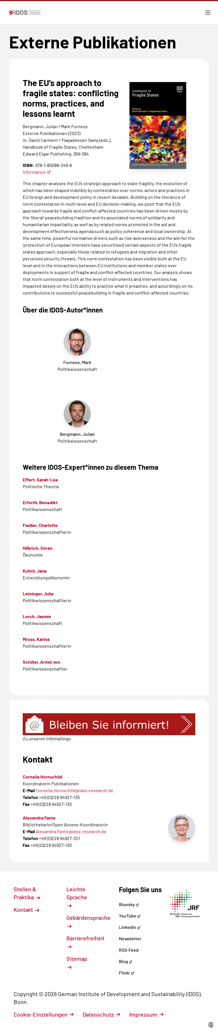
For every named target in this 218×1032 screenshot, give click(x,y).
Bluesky (127, 904)
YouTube (128, 915)
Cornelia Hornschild (42, 776)
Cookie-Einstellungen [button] (40, 1014)
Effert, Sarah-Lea (40, 479)
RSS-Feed (129, 950)
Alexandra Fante (39, 817)
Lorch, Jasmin (37, 616)
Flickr (125, 972)
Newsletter (130, 938)
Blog (124, 961)
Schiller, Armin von (41, 662)
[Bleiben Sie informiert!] (109, 724)
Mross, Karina (36, 639)
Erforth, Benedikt (40, 502)
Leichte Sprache (76, 893)
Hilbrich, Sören (38, 548)
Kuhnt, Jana (35, 570)
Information (34, 172)
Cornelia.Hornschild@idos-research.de (74, 790)
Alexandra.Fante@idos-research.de (71, 831)
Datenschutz (98, 1014)
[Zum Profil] (181, 828)
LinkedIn (128, 927)
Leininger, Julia (38, 593)
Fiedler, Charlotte (40, 525)
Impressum (143, 1014)
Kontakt (24, 909)
